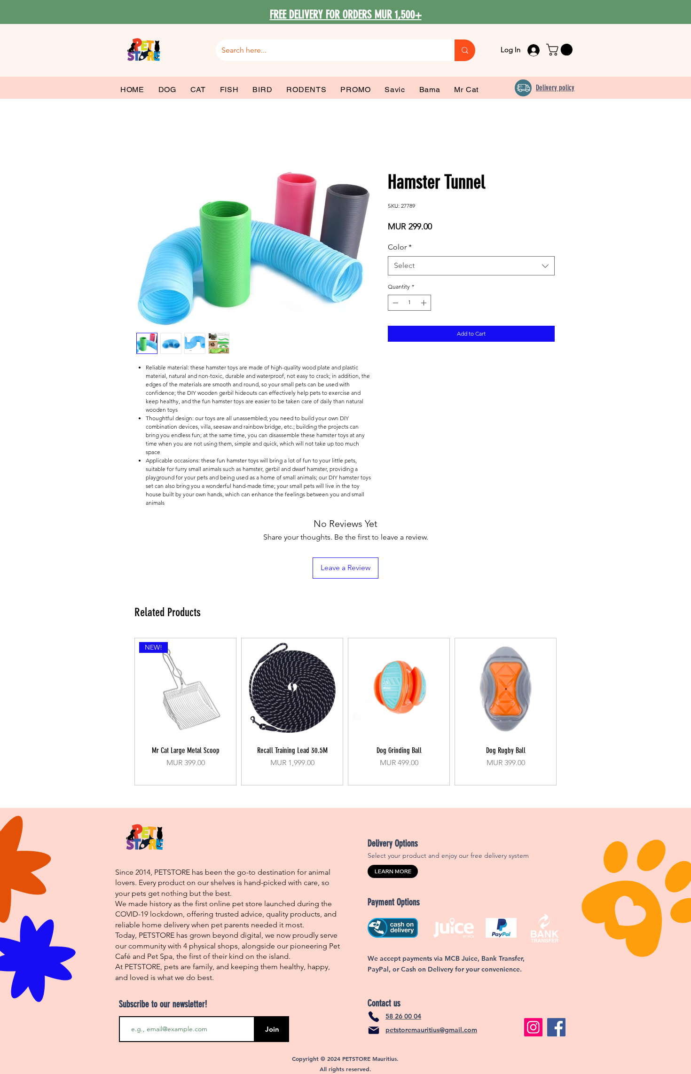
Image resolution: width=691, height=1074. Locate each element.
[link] (560, 49)
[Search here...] (465, 50)
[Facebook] (556, 1027)
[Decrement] (394, 302)
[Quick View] (292, 688)
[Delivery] (523, 87)
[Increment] (424, 302)
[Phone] (374, 1017)
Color (400, 247)
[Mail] (374, 1030)
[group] (345, 711)
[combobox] (471, 265)
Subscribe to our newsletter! (163, 1004)
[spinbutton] (409, 302)
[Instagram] (533, 1027)
